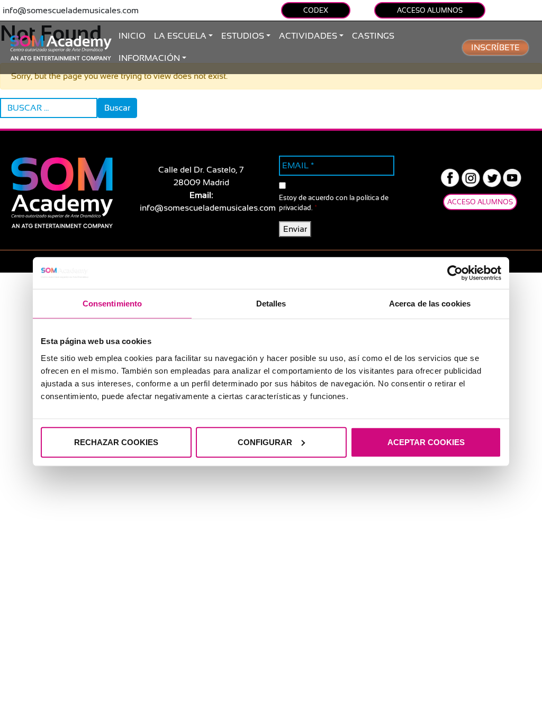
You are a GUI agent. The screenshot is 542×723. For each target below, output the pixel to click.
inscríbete (495, 47)
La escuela (180, 36)
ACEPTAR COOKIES (426, 441)
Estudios (242, 36)
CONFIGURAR (265, 441)
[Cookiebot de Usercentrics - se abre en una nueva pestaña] (455, 273)
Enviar (295, 229)
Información (149, 58)
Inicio (132, 36)
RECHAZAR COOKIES (116, 441)
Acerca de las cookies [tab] (430, 303)
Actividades (308, 36)
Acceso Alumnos (430, 10)
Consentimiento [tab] (112, 303)
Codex (315, 10)
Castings (373, 36)
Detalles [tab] (271, 303)
